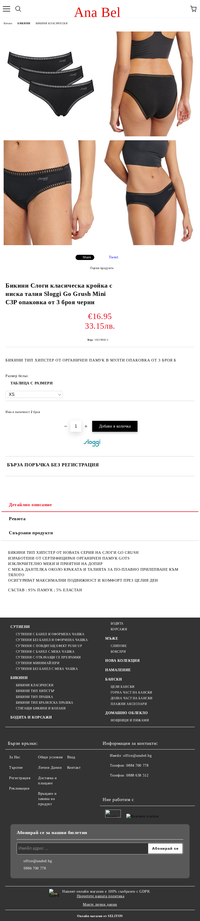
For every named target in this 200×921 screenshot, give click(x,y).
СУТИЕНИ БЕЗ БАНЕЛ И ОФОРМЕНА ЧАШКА (52, 640)
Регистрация (19, 778)
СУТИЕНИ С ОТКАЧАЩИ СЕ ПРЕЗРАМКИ (48, 657)
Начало (8, 23)
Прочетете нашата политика (100, 896)
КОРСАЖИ (119, 629)
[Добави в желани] (187, 409)
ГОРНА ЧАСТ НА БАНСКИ (131, 692)
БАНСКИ (113, 679)
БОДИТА (117, 623)
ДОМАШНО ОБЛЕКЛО (126, 713)
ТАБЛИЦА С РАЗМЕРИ (31, 383)
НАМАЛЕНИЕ (118, 670)
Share (87, 257)
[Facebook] (109, 786)
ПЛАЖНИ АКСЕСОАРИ (129, 704)
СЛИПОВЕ (119, 646)
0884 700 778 (137, 765)
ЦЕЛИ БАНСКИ (123, 687)
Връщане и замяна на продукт (47, 799)
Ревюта (17, 518)
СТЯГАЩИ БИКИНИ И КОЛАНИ (41, 708)
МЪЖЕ (111, 638)
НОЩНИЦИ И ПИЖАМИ (130, 720)
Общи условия (50, 757)
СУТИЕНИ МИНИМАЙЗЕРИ (37, 663)
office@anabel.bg (137, 756)
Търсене (16, 768)
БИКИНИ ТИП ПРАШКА (34, 697)
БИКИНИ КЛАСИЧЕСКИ (52, 23)
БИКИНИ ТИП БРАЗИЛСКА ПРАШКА (44, 702)
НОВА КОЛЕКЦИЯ (122, 661)
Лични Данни (50, 768)
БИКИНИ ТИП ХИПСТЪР (35, 691)
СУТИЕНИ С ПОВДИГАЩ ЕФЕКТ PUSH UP (49, 646)
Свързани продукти (31, 532)
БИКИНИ (23, 23)
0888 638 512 (137, 775)
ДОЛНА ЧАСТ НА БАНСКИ (132, 698)
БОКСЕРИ (118, 651)
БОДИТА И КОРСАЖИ (31, 717)
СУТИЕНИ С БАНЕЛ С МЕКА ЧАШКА (45, 651)
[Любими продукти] (182, 8)
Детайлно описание (30, 504)
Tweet (113, 257)
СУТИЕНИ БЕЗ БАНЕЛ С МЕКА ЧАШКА (47, 669)
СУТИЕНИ (20, 627)
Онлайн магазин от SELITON (100, 916)
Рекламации (19, 788)
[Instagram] (121, 786)
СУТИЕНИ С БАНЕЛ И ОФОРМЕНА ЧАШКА (50, 634)
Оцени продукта (101, 268)
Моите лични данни (100, 904)
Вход (71, 757)
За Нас (14, 757)
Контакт (74, 768)
